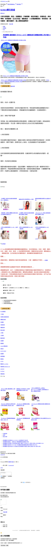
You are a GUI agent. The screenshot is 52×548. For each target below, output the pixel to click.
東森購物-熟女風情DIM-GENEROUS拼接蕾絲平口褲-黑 (15, 440)
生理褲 (46, 260)
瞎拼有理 (13, 86)
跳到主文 (3, 13)
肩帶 (4, 435)
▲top (2, 467)
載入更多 (2, 470)
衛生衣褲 (3, 330)
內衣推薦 (21, 209)
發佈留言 (2, 477)
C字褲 (2, 332)
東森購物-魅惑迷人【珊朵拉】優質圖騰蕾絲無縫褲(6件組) (16, 441)
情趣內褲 (3, 327)
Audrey (2, 346)
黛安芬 (2, 348)
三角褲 (2, 335)
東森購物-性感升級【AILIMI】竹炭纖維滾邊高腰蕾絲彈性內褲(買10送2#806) (20, 444)
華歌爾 (2, 343)
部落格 (4, 28)
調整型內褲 (3, 319)
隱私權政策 (33, 530)
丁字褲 (2, 314)
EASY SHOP (3, 351)
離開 (7, 545)
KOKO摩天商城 (8, 10)
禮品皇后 (6, 346)
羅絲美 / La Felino (4, 363)
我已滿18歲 (3, 545)
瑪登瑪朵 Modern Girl (5, 366)
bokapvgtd (3, 454)
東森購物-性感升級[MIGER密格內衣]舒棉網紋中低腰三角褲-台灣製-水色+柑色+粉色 (22, 446)
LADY (36, 238)
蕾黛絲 (2, 359)
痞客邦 (9, 461)
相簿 (4, 26)
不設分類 (11, 24)
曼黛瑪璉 (3, 356)
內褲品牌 (5, 433)
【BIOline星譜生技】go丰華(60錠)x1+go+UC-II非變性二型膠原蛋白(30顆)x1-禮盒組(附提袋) (40, 390)
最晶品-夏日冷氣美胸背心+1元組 (26, 199)
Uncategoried (11, 465)
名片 (4, 29)
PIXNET (16, 530)
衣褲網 (2, 340)
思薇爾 (2, 353)
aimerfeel (2, 368)
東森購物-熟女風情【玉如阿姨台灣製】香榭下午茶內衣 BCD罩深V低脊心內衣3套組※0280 (23, 443)
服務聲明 (38, 530)
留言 (13, 461)
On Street (2, 371)
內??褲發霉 (3, 311)
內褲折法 (3, 316)
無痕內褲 (7, 316)
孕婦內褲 (3, 324)
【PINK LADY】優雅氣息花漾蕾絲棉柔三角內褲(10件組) (13, 40)
